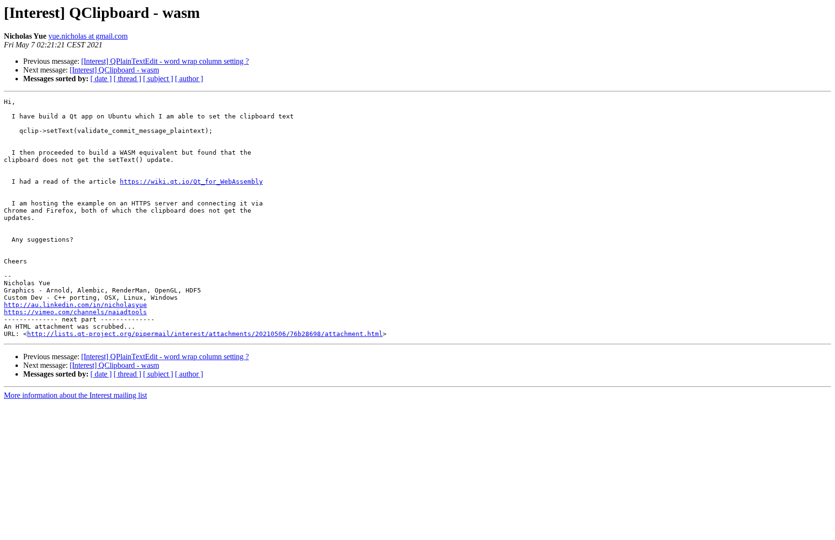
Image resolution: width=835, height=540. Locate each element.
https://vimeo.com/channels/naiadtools (75, 312)
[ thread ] (127, 78)
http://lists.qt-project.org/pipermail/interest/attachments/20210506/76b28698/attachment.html (205, 333)
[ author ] (189, 78)
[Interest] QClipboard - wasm (114, 70)
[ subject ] (158, 78)
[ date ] (101, 78)
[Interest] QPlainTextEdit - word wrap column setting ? (165, 61)
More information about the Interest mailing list (75, 395)
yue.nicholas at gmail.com (88, 36)
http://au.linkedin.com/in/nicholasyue (75, 304)
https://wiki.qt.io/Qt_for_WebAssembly (191, 181)
